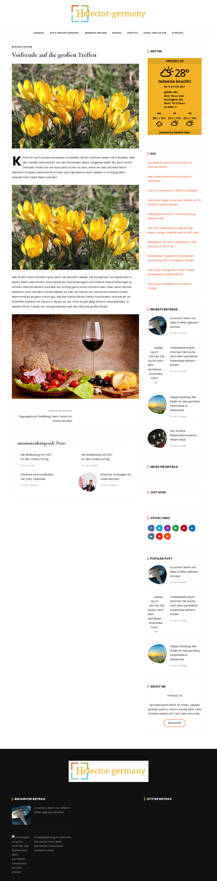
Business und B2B (95, 32)
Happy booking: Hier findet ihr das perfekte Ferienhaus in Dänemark (185, 403)
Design (116, 32)
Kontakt (177, 32)
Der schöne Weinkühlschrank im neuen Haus (183, 435)
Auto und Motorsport (64, 32)
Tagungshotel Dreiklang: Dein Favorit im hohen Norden (45, 419)
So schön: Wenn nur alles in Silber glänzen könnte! (184, 322)
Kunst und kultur (155, 32)
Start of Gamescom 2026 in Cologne (172, 190)
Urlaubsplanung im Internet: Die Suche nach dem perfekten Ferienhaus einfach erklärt (184, 356)
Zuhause (39, 32)
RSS (153, 154)
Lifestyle (132, 32)
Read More (174, 723)
